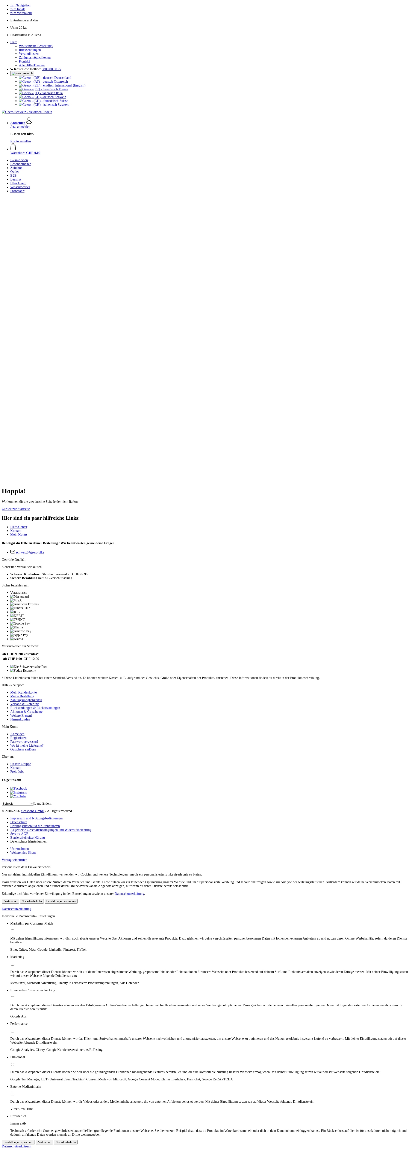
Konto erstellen (20, 141)
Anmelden (17, 734)
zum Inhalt (17, 9)
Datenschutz (18, 822)
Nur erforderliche (32, 901)
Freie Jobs (17, 771)
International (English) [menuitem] (69, 85)
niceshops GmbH (32, 811)
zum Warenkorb (21, 13)
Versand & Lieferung (24, 704)
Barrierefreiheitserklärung (27, 837)
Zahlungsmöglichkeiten (35, 57)
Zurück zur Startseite (16, 509)
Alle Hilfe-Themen (32, 65)
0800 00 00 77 (51, 69)
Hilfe (13, 42)
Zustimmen (10, 901)
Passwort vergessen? (24, 741)
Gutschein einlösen (23, 749)
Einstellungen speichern (18, 1142)
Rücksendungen (30, 50)
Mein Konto (18, 534)
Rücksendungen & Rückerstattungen (35, 708)
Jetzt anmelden (20, 126)
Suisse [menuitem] (63, 101)
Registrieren (18, 738)
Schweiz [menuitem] (60, 97)
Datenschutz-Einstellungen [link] (28, 841)
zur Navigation (20, 5)
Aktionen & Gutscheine (26, 711)
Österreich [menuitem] (60, 81)
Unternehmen (19, 848)
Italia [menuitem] (59, 93)
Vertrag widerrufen (14, 860)
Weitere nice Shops (23, 852)
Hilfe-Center (18, 527)
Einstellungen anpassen (61, 901)
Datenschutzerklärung (129, 893)
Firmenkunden (20, 719)
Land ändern (43, 803)
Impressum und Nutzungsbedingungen (36, 818)
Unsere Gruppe (20, 764)
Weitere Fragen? (21, 715)
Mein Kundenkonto (23, 692)
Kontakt (24, 61)
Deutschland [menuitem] (62, 77)
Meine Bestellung (22, 696)
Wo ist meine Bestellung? (36, 46)
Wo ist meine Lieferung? (27, 745)
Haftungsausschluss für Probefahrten (35, 826)
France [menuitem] (63, 89)
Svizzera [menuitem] (63, 104)
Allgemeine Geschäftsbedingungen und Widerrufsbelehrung (50, 830)
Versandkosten (29, 53)
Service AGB (19, 833)
